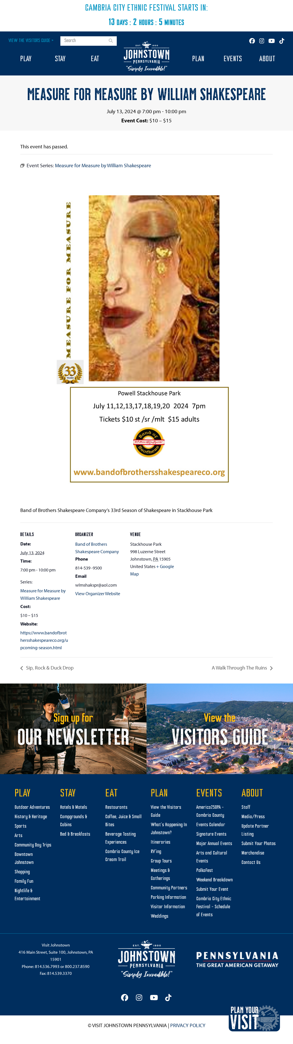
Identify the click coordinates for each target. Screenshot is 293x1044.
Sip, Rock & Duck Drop (49, 667)
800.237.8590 (77, 966)
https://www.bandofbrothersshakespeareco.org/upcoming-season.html (44, 640)
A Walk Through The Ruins (240, 667)
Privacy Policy (187, 1025)
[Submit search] (111, 41)
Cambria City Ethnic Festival (130, 8)
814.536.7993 (47, 966)
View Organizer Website (97, 593)
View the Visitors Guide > (31, 40)
